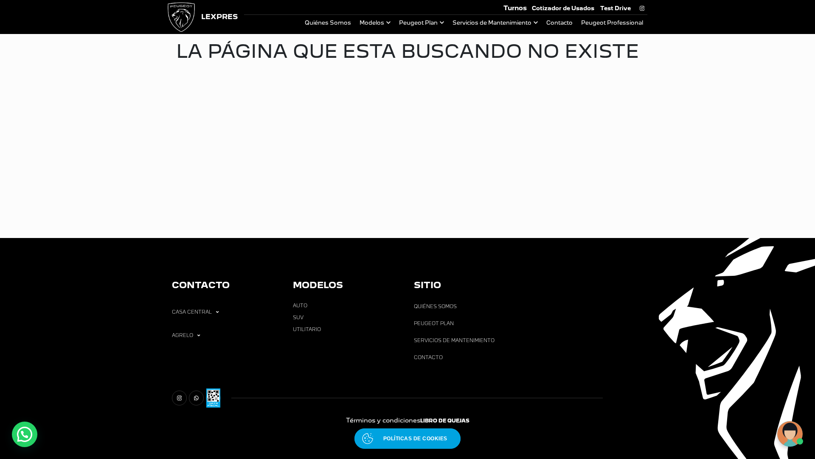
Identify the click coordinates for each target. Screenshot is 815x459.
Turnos (515, 7)
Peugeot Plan (418, 23)
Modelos (372, 23)
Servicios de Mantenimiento (491, 23)
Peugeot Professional (612, 23)
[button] (24, 434)
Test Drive (615, 8)
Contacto (559, 23)
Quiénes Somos (328, 23)
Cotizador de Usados (563, 8)
